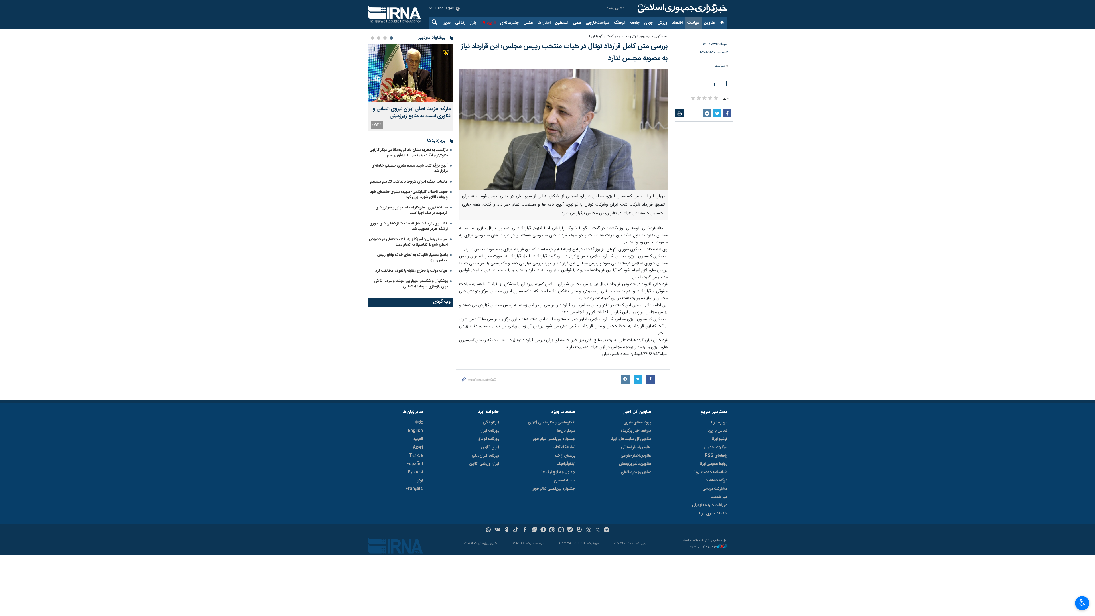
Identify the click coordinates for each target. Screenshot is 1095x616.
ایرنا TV (486, 22)
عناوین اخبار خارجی (635, 455)
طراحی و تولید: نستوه (703, 546)
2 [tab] (385, 38)
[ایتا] (552, 530)
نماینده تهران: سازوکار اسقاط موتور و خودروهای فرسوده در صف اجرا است (411, 210)
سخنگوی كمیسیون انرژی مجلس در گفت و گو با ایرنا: (628, 36)
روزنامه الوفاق (488, 439)
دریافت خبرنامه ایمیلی (709, 505)
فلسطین (561, 22)
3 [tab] (378, 38)
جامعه (635, 22)
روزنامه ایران (489, 430)
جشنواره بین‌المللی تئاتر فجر (554, 488)
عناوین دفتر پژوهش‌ (635, 464)
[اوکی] (506, 530)
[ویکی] (497, 530)
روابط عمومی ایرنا (713, 464)
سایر (447, 22)
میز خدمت (719, 497)
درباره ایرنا (719, 422)
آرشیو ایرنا (719, 439)
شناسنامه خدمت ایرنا (710, 472)
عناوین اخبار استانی (636, 447)
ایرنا (681, 8)
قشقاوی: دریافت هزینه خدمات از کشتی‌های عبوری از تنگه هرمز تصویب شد (408, 226)
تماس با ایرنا (717, 430)
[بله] (570, 530)
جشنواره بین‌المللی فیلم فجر (554, 439)
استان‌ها (544, 22)
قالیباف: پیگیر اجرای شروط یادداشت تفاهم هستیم (409, 182)
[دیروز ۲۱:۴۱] (410, 73)
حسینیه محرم (564, 480)
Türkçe (416, 455)
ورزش (662, 22)
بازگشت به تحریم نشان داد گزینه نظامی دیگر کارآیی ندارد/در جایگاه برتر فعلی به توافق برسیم (409, 153)
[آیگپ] (561, 530)
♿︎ (1082, 602)
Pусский (415, 472)
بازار (473, 22)
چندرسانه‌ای (509, 22)
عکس (528, 22)
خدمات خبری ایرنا (713, 513)
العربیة (418, 439)
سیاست (693, 22)
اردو (420, 480)
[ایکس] (597, 530)
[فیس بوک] (525, 530)
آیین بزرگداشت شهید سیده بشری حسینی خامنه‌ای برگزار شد (409, 168)
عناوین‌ (709, 22)
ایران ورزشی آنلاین (484, 464)
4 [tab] (372, 38)
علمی (577, 22)
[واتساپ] (488, 530)
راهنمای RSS (716, 455)
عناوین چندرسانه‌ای (636, 472)
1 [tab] (391, 38)
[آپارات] (579, 530)
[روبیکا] (588, 530)
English (415, 430)
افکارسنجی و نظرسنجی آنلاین (551, 422)
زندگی (460, 22)
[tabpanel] (410, 87)
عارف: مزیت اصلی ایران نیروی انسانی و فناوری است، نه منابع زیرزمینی (412, 112)
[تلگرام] (607, 530)
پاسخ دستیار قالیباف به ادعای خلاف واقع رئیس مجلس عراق (412, 258)
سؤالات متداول (715, 447)
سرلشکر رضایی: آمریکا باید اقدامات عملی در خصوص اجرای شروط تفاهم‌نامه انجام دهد (408, 242)
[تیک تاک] (516, 530)
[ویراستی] (534, 530)
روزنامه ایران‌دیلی (485, 455)
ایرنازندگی (491, 422)
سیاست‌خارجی (597, 22)
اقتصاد (677, 22)
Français (414, 488)
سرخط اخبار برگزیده (635, 430)
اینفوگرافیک (565, 464)
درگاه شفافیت (716, 480)
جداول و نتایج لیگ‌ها (558, 472)
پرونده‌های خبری (637, 422)
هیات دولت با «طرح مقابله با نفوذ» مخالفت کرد (411, 271)
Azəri (418, 447)
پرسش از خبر (565, 455)
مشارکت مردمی (714, 488)
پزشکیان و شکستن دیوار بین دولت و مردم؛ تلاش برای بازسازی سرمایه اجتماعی (411, 284)
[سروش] (543, 530)
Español (414, 464)
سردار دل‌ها (566, 430)
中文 (419, 422)
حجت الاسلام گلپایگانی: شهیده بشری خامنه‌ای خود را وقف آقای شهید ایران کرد (409, 194)
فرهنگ (619, 22)
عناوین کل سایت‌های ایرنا (631, 439)
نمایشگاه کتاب (564, 447)
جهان (648, 22)
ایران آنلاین (490, 447)
